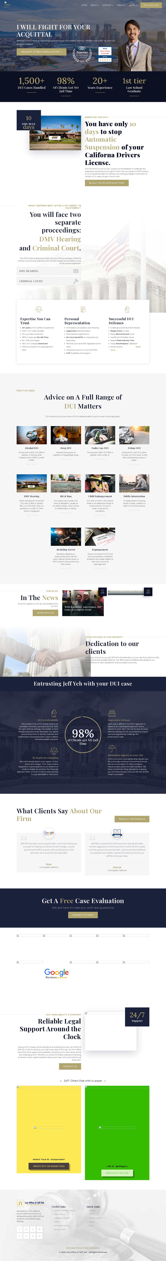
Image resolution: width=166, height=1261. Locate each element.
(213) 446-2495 (151, 5)
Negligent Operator (62, 1218)
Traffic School (59, 1214)
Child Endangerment (100, 496)
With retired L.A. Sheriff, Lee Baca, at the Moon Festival (126, 587)
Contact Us (70, 1066)
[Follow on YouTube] (39, 1229)
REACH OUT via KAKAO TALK (49, 1166)
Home (84, 5)
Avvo (91, 1226)
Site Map (70, 1248)
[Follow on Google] (33, 1236)
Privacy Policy (81, 1248)
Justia (91, 1222)
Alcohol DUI (31, 448)
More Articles (45, 613)
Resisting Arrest (66, 549)
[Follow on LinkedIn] (19, 1236)
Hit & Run (66, 496)
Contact (121, 5)
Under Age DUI (100, 448)
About (94, 5)
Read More (31, 464)
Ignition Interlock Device (64, 1210)
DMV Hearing (31, 496)
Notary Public (60, 1229)
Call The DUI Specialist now (108, 183)
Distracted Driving (61, 1226)
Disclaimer (95, 1248)
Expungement (100, 549)
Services (106, 5)
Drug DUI (66, 448)
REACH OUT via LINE (117, 1173)
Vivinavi (92, 1210)
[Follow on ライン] (39, 1236)
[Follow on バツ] (33, 1229)
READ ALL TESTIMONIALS (132, 819)
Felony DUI (134, 448)
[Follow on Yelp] (26, 1236)
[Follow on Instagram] (26, 1229)
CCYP (91, 1214)
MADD (57, 1222)
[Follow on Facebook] (19, 1229)
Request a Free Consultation (40, 52)
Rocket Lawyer (95, 1218)
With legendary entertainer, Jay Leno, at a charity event (83, 608)
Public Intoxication (134, 496)
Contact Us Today (82, 915)
